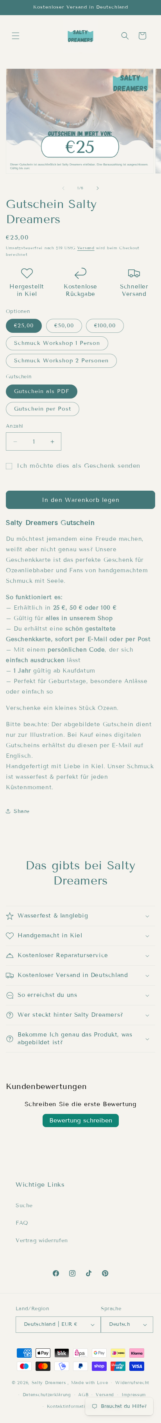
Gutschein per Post (42, 409)
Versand (86, 247)
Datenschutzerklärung (47, 1394)
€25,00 (24, 325)
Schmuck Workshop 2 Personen (61, 360)
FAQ (22, 1223)
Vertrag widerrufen (42, 1240)
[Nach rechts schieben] (97, 188)
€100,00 (105, 325)
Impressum (134, 1394)
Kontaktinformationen (71, 1406)
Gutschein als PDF (41, 391)
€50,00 (64, 325)
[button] (15, 35)
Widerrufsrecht (132, 1382)
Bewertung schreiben (80, 1120)
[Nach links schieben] (63, 188)
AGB (83, 1394)
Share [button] (22, 811)
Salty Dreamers (49, 1382)
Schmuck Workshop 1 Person (57, 343)
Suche (24, 1205)
